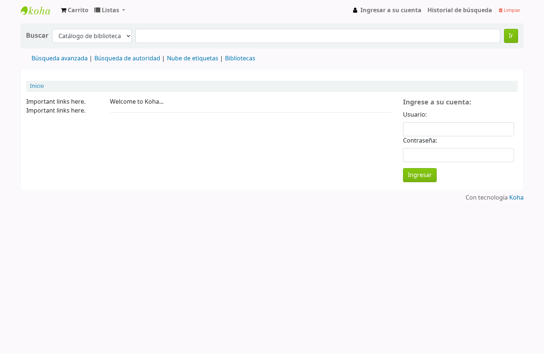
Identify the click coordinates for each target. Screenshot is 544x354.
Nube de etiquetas (192, 58)
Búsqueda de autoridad (127, 58)
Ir (511, 35)
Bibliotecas (240, 58)
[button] (74, 10)
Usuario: (415, 114)
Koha (516, 197)
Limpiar (511, 10)
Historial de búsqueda (459, 10)
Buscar (37, 36)
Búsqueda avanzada (59, 58)
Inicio (37, 86)
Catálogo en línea (39, 17)
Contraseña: (420, 140)
